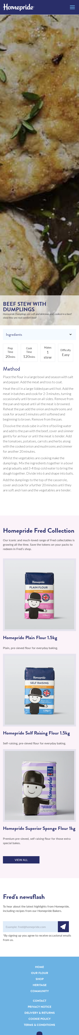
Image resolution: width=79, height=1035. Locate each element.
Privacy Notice (39, 1007)
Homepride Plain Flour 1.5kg (30, 637)
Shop (40, 979)
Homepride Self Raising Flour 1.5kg (36, 733)
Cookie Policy (39, 1019)
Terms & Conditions (39, 1025)
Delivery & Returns (39, 1013)
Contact (39, 1001)
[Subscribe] (63, 926)
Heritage (39, 985)
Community (39, 991)
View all (21, 859)
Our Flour (39, 973)
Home (39, 967)
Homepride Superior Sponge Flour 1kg (39, 828)
